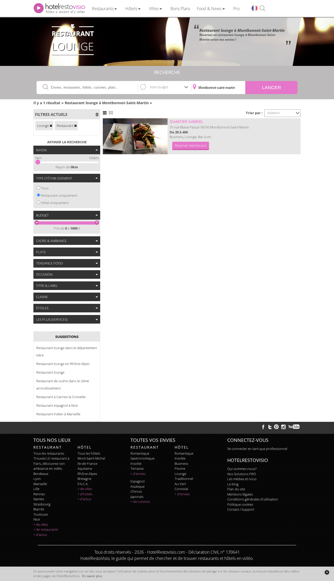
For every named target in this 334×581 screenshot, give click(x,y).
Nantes (38, 499)
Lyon (37, 478)
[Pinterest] (276, 427)
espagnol (137, 481)
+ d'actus (40, 534)
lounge (180, 473)
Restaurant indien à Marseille (58, 414)
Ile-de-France (87, 463)
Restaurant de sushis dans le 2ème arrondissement (62, 385)
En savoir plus (92, 576)
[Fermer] (327, 572)
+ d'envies (138, 473)
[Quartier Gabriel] (135, 136)
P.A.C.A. (82, 483)
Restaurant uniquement (59, 195)
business (181, 463)
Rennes (39, 494)
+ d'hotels (84, 494)
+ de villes (40, 524)
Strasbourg (41, 504)
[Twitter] (270, 427)
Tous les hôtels (88, 453)
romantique (139, 453)
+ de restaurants (45, 529)
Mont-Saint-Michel (91, 458)
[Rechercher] (262, 8)
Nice (36, 519)
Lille (36, 488)
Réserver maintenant (190, 145)
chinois (136, 491)
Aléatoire (273, 112)
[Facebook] (263, 427)
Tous (45, 188)
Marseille (40, 483)
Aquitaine (84, 468)
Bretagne (84, 478)
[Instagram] (283, 427)
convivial (181, 488)
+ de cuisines (140, 501)
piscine (180, 468)
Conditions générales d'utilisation (252, 499)
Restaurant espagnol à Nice (57, 405)
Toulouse (40, 514)
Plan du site (236, 489)
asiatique (137, 486)
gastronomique (142, 458)
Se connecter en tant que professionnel (257, 448)
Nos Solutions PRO (241, 474)
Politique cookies (240, 504)
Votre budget (159, 87)
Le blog (232, 484)
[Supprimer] (51, 125)
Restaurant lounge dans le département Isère (66, 351)
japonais (137, 496)
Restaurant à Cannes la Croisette (61, 396)
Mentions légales (240, 494)
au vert (180, 483)
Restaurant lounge (50, 372)
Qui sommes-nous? (242, 468)
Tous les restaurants (48, 453)
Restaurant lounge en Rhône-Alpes (63, 363)
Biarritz (38, 509)
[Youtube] (294, 427)
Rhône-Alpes (87, 473)
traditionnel (184, 478)
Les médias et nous (242, 479)
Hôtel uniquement (55, 202)
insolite (135, 463)
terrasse (137, 468)
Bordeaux (40, 473)
